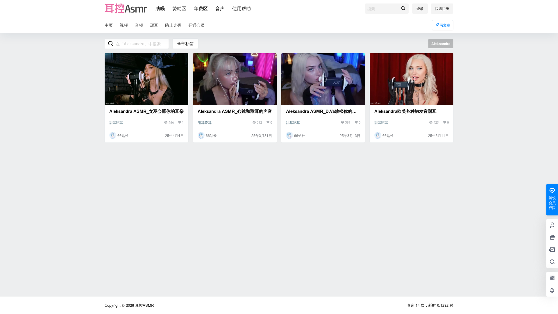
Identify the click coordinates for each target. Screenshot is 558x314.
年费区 (201, 8)
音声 (220, 8)
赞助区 (179, 8)
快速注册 (442, 8)
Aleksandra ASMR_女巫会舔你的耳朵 (146, 111)
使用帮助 (241, 8)
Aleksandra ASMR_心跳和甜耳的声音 (235, 111)
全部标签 (185, 43)
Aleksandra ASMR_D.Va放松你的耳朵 (321, 114)
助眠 (160, 8)
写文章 (445, 24)
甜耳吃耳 (116, 122)
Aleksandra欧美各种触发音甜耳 (405, 111)
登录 (419, 8)
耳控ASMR (144, 305)
